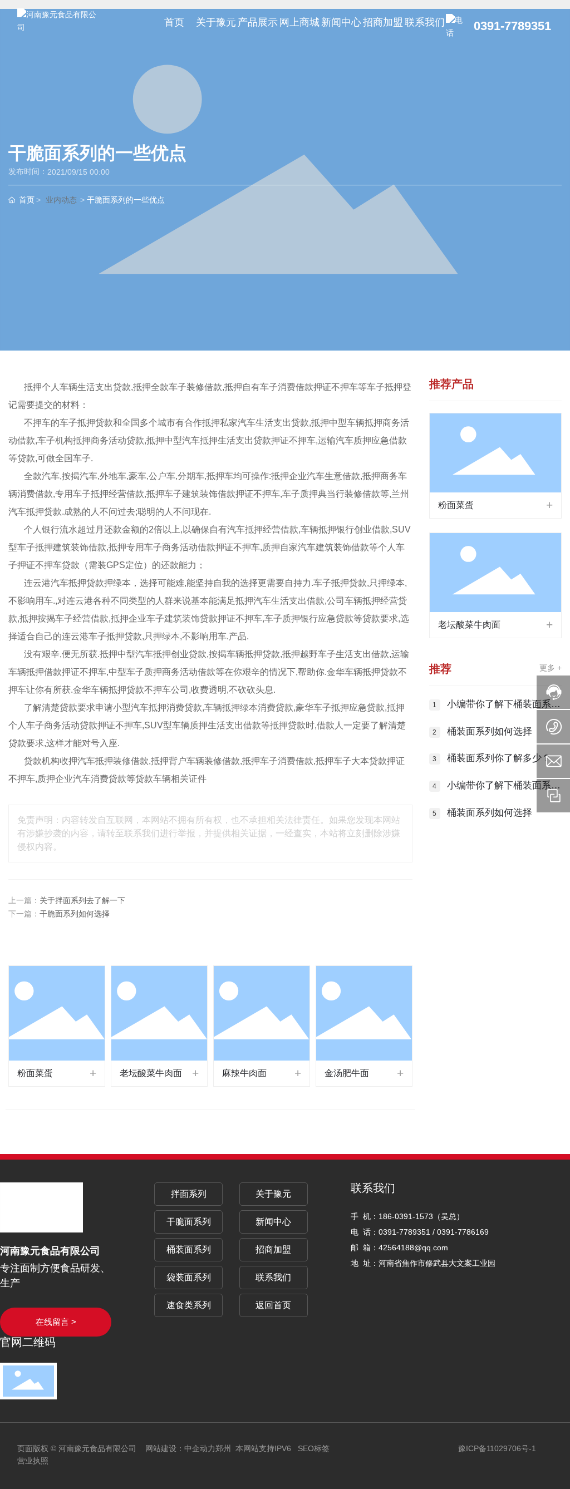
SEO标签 (314, 1448)
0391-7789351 (512, 26)
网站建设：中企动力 (180, 1448)
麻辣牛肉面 (244, 1073)
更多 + (550, 667)
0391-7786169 (463, 1231)
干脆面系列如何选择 (75, 913)
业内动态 (61, 200)
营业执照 (32, 1460)
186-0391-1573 (406, 1216)
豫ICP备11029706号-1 (497, 1448)
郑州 (223, 1448)
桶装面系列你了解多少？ (499, 758)
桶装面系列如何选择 (489, 731)
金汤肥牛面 (347, 1073)
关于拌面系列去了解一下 (82, 900)
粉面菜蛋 (35, 1073)
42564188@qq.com (413, 1247)
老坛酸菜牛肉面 (151, 1073)
